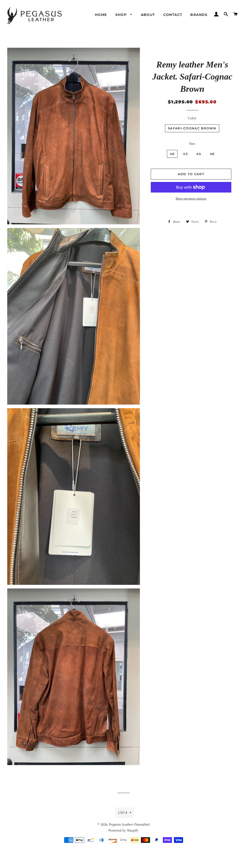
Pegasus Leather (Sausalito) (129, 824)
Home (101, 15)
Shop (121, 15)
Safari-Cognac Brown (192, 128)
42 (185, 154)
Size (192, 143)
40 (172, 154)
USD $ (122, 812)
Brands (198, 15)
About (148, 15)
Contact (172, 15)
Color (192, 118)
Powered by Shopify (123, 830)
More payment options (191, 198)
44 (198, 154)
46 (212, 154)
